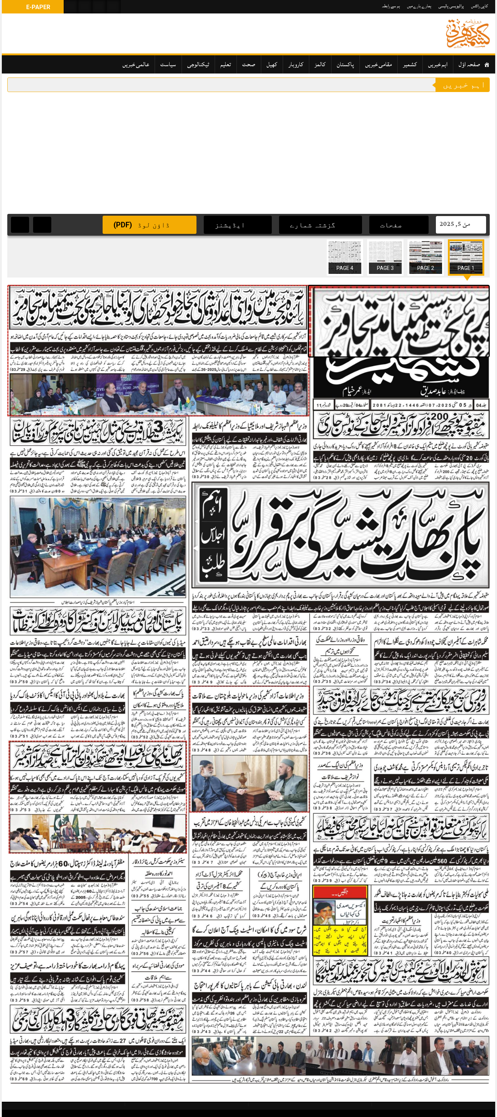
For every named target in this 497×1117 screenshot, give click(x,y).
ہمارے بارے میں (419, 6)
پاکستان (345, 64)
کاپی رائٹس (479, 6)
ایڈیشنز (231, 225)
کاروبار (296, 64)
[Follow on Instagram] (113, 6)
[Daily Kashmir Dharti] (468, 33)
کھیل (272, 64)
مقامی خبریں (378, 64)
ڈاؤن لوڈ (143, 224)
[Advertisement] (248, 147)
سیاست (168, 64)
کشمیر (410, 64)
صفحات (392, 225)
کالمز (320, 64)
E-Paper (37, 7)
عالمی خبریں (136, 64)
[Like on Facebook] (85, 6)
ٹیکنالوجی (198, 64)
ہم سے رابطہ (391, 6)
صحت (248, 64)
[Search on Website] (71, 6)
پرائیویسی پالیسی (451, 6)
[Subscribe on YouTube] (99, 6)
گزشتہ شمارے (313, 225)
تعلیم (225, 64)
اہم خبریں (438, 64)
